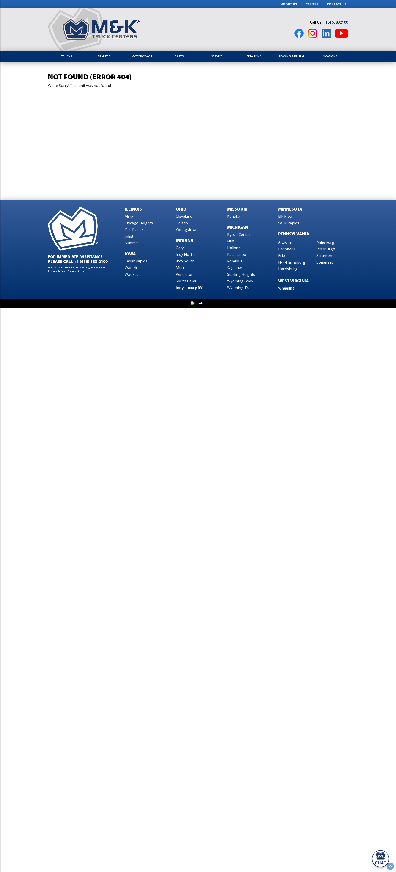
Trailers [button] (104, 56)
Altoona (285, 242)
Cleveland (184, 216)
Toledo (182, 223)
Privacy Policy (57, 271)
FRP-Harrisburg (291, 262)
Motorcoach (142, 56)
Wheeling (286, 288)
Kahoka (233, 216)
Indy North (185, 254)
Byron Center (238, 234)
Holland (233, 247)
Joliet (129, 236)
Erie (281, 255)
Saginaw (234, 267)
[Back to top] (390, 866)
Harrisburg (287, 268)
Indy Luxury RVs (190, 287)
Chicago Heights (139, 223)
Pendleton (184, 274)
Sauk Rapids (288, 223)
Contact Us (336, 4)
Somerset (324, 262)
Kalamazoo (236, 254)
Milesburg (325, 242)
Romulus (234, 261)
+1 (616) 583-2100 (91, 261)
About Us (289, 4)
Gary (180, 247)
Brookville (287, 248)
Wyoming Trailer (241, 287)
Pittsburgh (325, 248)
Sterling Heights (241, 274)
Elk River (285, 216)
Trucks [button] (66, 56)
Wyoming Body (240, 281)
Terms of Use (76, 271)
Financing (254, 56)
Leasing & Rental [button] (292, 56)
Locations (329, 56)
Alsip (129, 216)
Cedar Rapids (136, 261)
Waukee (132, 274)
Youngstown (187, 229)
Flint (230, 241)
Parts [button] (179, 56)
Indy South (185, 261)
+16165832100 (335, 22)
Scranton (324, 255)
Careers (312, 4)
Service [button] (216, 56)
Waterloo (133, 267)
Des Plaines (135, 229)
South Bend (186, 281)
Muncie (182, 267)
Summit (131, 242)
